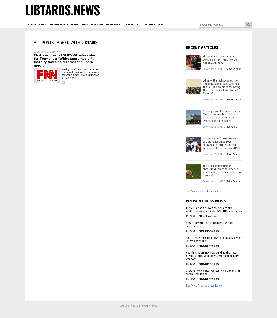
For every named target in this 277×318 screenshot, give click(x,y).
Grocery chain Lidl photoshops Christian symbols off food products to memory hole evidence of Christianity (221, 116)
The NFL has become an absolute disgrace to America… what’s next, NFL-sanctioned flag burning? (222, 170)
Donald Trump (79, 24)
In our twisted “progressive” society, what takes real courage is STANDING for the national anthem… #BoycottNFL (221, 143)
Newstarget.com (209, 216)
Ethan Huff (55, 52)
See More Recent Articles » (202, 191)
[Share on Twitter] (63, 82)
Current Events (58, 24)
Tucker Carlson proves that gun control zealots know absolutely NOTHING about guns (214, 209)
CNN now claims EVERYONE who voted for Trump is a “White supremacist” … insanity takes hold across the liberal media (65, 60)
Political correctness (150, 24)
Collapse (30, 24)
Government (113, 24)
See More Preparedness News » (205, 285)
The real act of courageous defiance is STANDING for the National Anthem (220, 60)
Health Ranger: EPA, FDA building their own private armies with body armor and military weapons (212, 256)
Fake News (97, 24)
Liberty (128, 24)
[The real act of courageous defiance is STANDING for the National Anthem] (193, 62)
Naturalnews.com (209, 231)
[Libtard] (62, 15)
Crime (42, 24)
